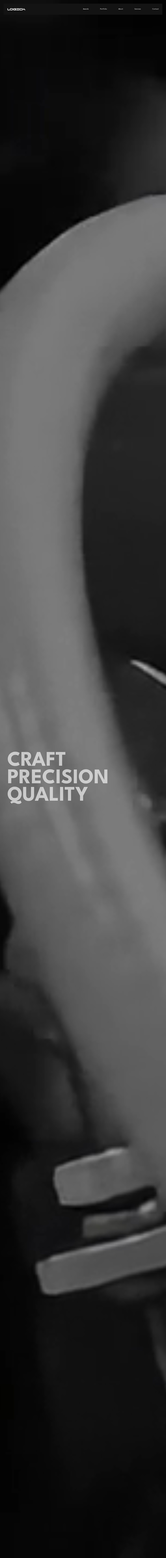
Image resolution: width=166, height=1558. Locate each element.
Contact (155, 9)
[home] (45, 9)
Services (137, 9)
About (120, 9)
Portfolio (103, 9)
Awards (86, 9)
